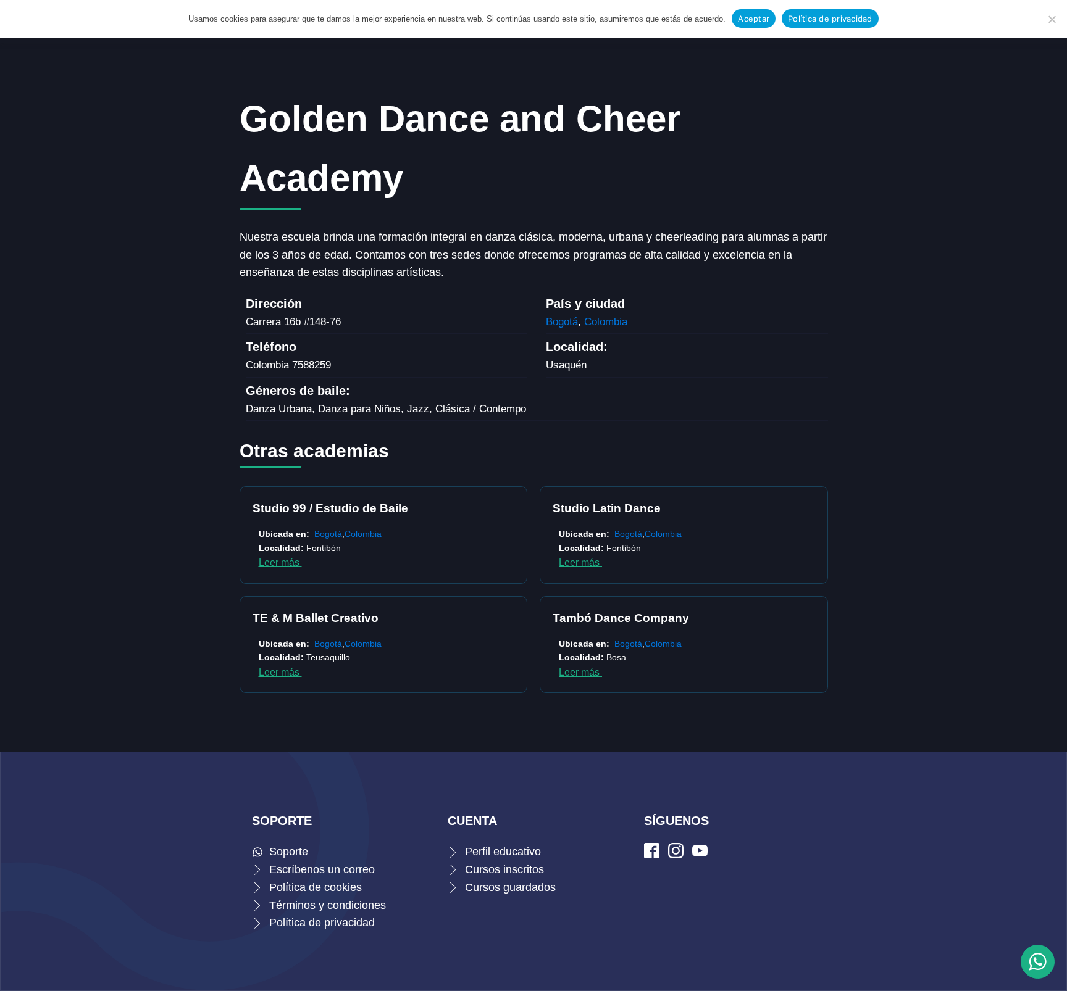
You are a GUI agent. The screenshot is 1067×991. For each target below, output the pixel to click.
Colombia (605, 322)
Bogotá (562, 322)
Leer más (280, 562)
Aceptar (753, 18)
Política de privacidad (830, 18)
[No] (1051, 19)
